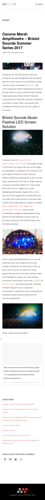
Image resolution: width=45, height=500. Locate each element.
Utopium (30, 85)
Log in (33, 495)
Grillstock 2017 (8, 284)
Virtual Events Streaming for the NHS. (16, 435)
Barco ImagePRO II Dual (12, 206)
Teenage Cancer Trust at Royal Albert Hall (18, 404)
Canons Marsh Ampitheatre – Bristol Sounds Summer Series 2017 (20, 40)
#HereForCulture (8, 430)
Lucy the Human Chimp (11, 425)
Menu (40, 4)
